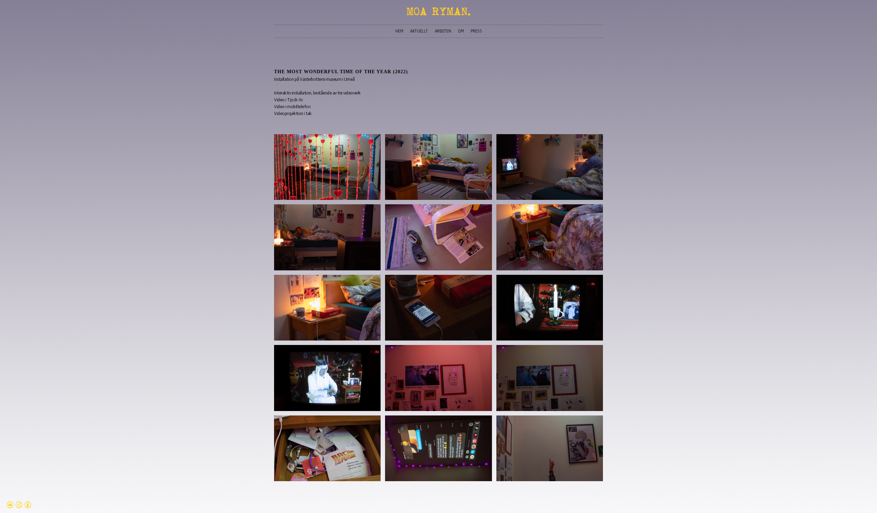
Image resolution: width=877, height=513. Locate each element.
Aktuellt (419, 31)
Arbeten (443, 31)
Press (476, 31)
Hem (399, 31)
